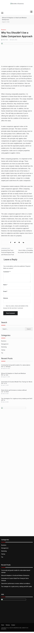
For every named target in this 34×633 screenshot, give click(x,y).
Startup (3, 350)
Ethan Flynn (5, 39)
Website (5, 298)
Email (5, 291)
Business (3, 29)
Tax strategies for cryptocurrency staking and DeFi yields (16, 586)
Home (2, 625)
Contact (13, 625)
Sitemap (8, 625)
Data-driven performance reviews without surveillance (15, 583)
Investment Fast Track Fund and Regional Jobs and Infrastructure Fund (7, 252)
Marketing (4, 347)
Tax (2, 353)
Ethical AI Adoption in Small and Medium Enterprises (15, 575)
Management (4, 344)
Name (5, 284)
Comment (6, 271)
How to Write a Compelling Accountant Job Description (25, 251)
